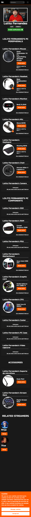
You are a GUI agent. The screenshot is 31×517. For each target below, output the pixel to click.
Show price (21, 63)
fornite (18, 26)
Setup (4, 434)
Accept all (15, 513)
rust (11, 26)
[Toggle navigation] (28, 2)
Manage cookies (15, 509)
